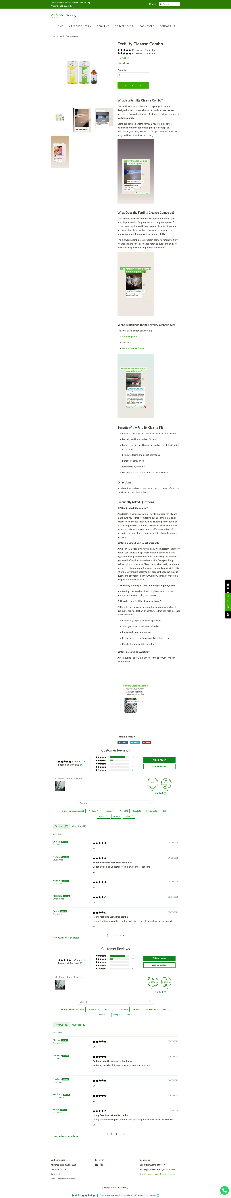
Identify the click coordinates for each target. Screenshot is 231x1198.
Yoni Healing (123, 1187)
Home (59, 26)
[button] (125, 50)
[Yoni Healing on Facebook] (96, 1165)
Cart (154, 4)
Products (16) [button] (94, 811)
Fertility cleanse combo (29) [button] (72, 811)
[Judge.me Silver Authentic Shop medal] (152, 783)
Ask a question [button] (159, 766)
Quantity (122, 70)
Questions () (79, 826)
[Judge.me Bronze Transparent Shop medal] (166, 783)
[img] (99, 843)
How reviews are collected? (66, 937)
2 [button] (112, 935)
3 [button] (116, 935)
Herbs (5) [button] (166, 811)
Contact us (167, 26)
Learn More (146, 26)
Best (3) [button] (116, 816)
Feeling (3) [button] (128, 816)
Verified (159, 793)
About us (103, 26)
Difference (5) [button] (152, 811)
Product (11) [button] (110, 811)
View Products (79, 26)
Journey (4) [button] (103, 816)
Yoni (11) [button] (124, 811)
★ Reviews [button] (228, 602)
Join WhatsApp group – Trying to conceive (157, 1174)
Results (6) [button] (137, 811)
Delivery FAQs (124, 26)
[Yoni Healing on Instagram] (101, 1165)
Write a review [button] (159, 760)
